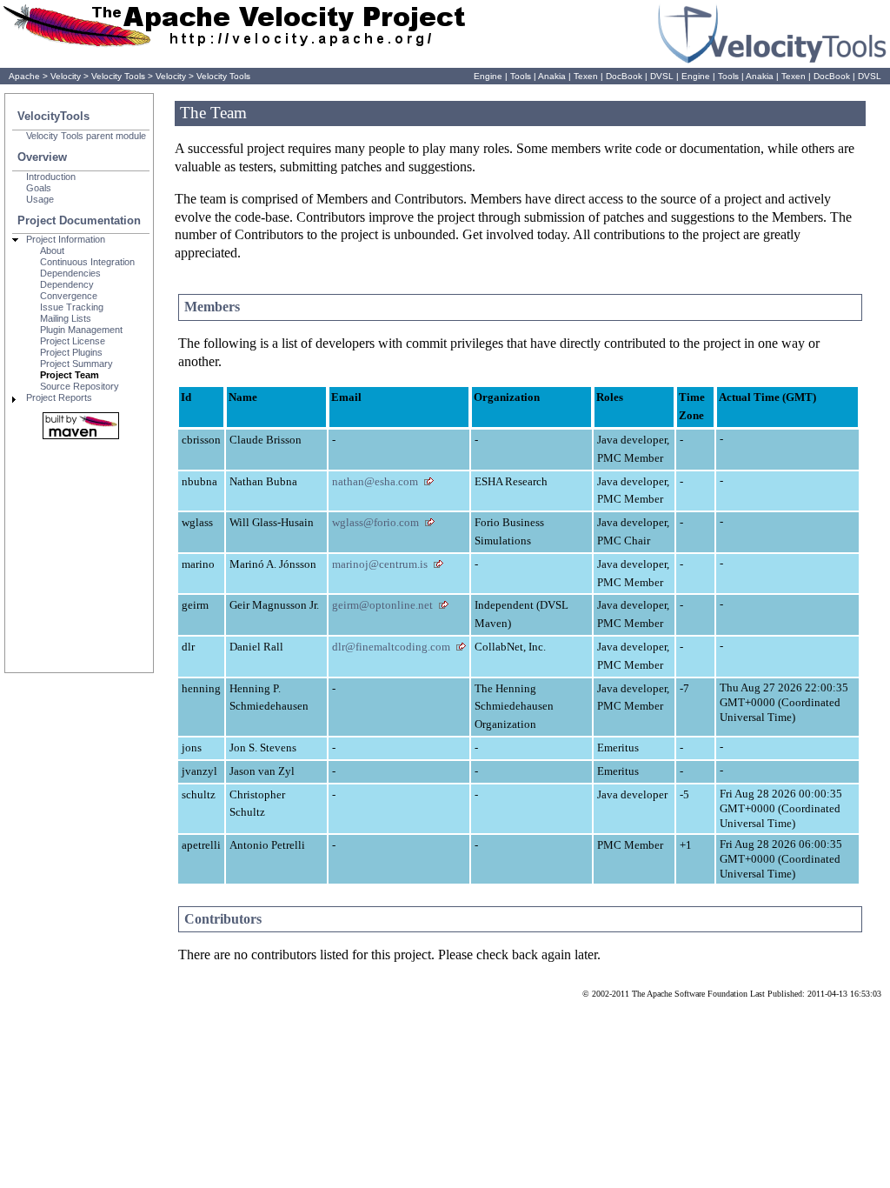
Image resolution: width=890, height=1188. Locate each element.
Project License (72, 341)
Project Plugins (71, 352)
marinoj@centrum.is (380, 564)
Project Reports (59, 397)
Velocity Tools (118, 76)
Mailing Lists (65, 318)
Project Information (65, 239)
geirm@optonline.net (382, 604)
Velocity (65, 76)
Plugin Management (81, 329)
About (52, 250)
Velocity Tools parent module (86, 135)
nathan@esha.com (375, 481)
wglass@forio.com (375, 522)
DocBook (624, 76)
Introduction (51, 176)
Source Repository (79, 386)
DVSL (662, 76)
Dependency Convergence (68, 290)
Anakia (552, 76)
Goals (38, 188)
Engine (488, 76)
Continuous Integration (87, 262)
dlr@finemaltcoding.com (391, 646)
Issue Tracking (71, 307)
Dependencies (70, 273)
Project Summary (76, 363)
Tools (520, 76)
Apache (24, 76)
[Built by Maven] (80, 425)
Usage (40, 199)
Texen (586, 76)
